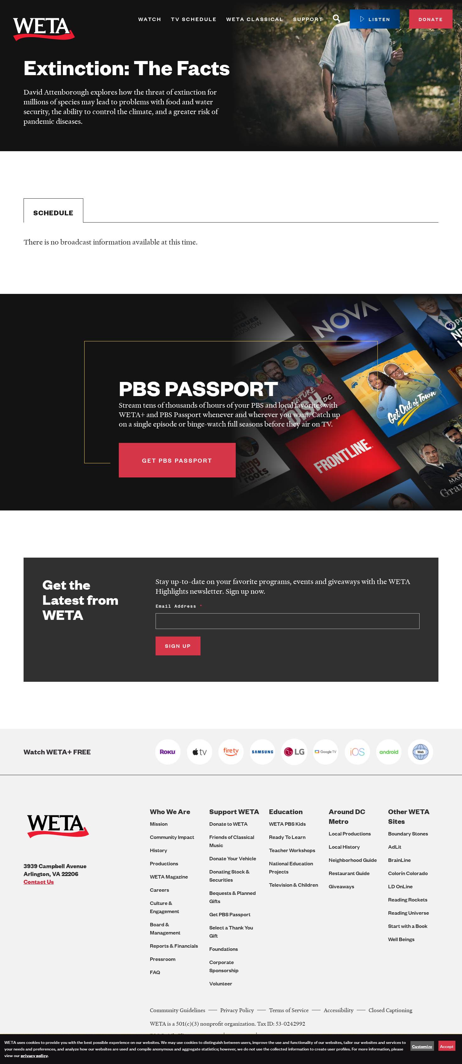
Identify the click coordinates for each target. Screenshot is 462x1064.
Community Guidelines (177, 1010)
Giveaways (341, 886)
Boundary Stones (408, 833)
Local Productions (350, 833)
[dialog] (231, 1049)
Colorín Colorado (408, 873)
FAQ (155, 972)
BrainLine (399, 859)
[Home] (44, 30)
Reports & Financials (174, 945)
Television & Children (293, 884)
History (158, 850)
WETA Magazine (169, 876)
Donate (431, 19)
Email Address (176, 606)
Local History (344, 846)
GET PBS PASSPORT (177, 460)
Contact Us (39, 881)
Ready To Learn (287, 837)
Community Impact (172, 837)
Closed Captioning (390, 1010)
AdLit (394, 846)
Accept (447, 1046)
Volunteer (220, 983)
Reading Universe (408, 912)
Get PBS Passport (229, 914)
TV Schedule (194, 19)
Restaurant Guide (349, 873)
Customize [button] (422, 1046)
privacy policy (34, 1055)
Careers (159, 889)
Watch (150, 19)
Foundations (223, 948)
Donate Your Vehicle (232, 858)
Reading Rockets (407, 899)
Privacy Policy (237, 1010)
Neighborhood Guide (353, 859)
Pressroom (162, 958)
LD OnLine (400, 886)
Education (286, 811)
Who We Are (170, 811)
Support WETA (234, 811)
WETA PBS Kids (287, 823)
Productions (164, 863)
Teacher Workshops (292, 850)
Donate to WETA (228, 823)
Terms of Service (289, 1010)
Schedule (53, 212)
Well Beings (401, 939)
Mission (159, 823)
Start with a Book (407, 925)
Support (308, 19)
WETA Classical (255, 19)
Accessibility (339, 1010)
